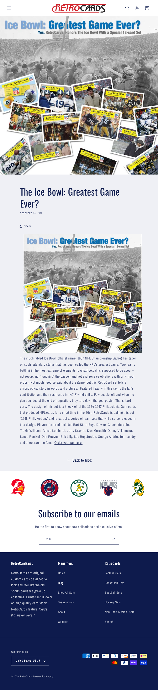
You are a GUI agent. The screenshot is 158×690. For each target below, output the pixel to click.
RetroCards (26, 676)
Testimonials (66, 602)
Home (61, 573)
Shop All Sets (66, 592)
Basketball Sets (114, 583)
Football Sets (113, 573)
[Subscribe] (114, 539)
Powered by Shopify (43, 676)
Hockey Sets (113, 602)
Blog (61, 583)
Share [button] (27, 226)
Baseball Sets (113, 592)
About (61, 612)
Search (109, 622)
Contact (63, 622)
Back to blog (82, 460)
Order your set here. (68, 442)
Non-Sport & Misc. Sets (120, 612)
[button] (9, 8)
